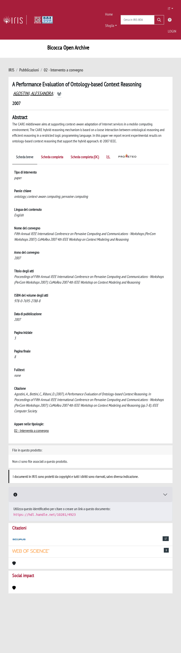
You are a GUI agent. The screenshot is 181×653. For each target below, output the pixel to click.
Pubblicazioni (29, 70)
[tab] (108, 157)
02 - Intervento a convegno (63, 70)
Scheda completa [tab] (52, 156)
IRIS (11, 70)
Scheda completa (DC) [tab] (85, 156)
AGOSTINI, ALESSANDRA (33, 93)
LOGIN (172, 31)
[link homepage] (15, 20)
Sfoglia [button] (109, 25)
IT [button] (169, 8)
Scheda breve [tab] (24, 156)
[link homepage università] (43, 20)
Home (109, 14)
